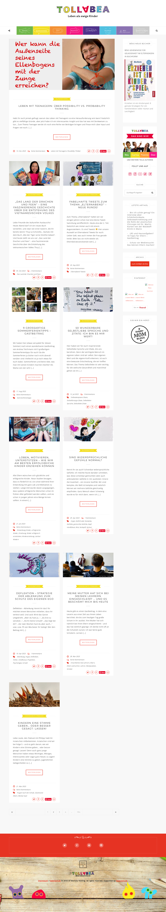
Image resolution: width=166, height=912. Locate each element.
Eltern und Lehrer (73, 666)
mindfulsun (71, 527)
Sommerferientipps (24, 398)
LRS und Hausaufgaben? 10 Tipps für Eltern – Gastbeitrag (140, 235)
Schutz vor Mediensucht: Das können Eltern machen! (140, 244)
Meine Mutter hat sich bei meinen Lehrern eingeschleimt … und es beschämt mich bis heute (88, 597)
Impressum (43, 880)
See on (136, 307)
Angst (73, 521)
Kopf (89, 524)
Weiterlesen (62, 137)
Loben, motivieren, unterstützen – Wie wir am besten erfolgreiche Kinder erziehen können (34, 461)
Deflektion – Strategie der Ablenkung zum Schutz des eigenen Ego (34, 596)
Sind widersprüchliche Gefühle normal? (88, 459)
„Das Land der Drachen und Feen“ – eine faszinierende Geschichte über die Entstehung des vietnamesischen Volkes (34, 207)
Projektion (31, 660)
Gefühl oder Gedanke (83, 521)
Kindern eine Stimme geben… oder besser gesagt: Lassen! (34, 726)
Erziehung (22, 533)
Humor (108, 31)
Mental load (22, 796)
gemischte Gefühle (80, 524)
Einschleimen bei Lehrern (80, 663)
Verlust (89, 527)
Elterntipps (41, 31)
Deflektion (34, 657)
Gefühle (70, 524)
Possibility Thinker (74, 151)
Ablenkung (21, 657)
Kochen (74, 31)
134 (78, 812)
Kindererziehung (28, 536)
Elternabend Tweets (78, 272)
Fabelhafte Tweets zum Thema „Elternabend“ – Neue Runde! (88, 204)
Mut (77, 527)
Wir (124, 31)
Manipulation (91, 666)
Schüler (69, 669)
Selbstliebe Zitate (80, 403)
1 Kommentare (90, 518)
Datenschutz (142, 31)
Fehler (15, 660)
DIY (58, 31)
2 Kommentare (36, 271)
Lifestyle (91, 31)
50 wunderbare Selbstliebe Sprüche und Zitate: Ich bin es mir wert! (88, 332)
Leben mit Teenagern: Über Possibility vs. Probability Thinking (62, 107)
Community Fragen (88, 195)
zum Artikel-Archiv (140, 264)
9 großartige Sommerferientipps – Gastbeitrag (34, 331)
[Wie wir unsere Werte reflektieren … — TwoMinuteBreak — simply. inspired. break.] (130, 297)
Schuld (24, 663)
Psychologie (17, 663)
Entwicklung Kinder (24, 530)
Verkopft (82, 527)
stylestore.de (121, 880)
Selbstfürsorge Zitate (74, 400)
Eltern (92, 663)
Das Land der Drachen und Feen (28, 274)
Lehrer (82, 666)
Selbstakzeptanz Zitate (79, 397)
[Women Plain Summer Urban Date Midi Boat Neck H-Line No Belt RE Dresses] (149, 288)
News (24, 31)
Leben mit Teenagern (59, 151)
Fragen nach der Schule (25, 793)
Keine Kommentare (38, 151)
